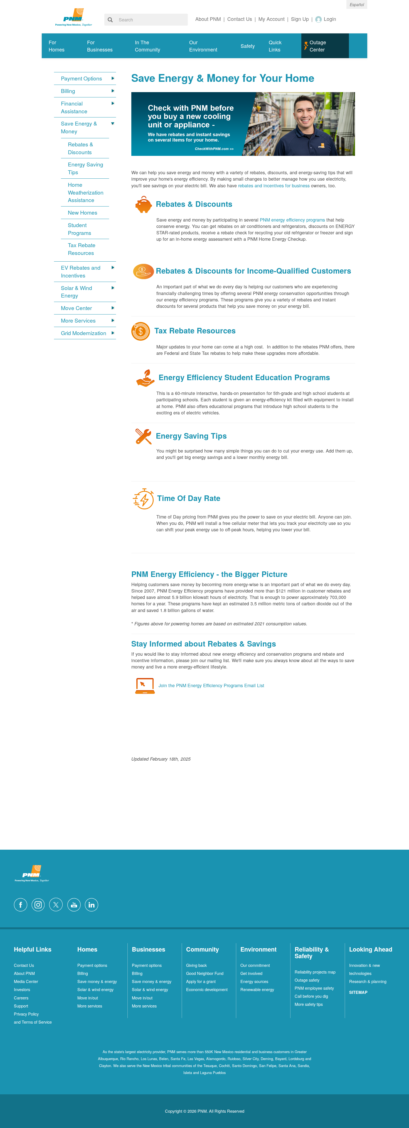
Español (357, 4)
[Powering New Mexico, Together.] (73, 16)
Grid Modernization (83, 333)
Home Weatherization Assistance (86, 192)
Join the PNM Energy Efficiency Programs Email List (211, 685)
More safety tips (309, 1004)
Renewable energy (257, 989)
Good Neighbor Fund (204, 973)
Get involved (251, 973)
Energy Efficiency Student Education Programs (244, 377)
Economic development (207, 989)
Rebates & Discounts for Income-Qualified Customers (253, 270)
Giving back (196, 965)
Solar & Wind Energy (76, 291)
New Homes (82, 212)
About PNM (24, 973)
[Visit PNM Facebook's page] (22, 904)
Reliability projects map (315, 972)
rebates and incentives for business (274, 185)
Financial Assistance (74, 107)
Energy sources (254, 981)
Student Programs (79, 229)
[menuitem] (61, 45)
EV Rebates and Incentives (80, 271)
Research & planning (367, 981)
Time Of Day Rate (188, 498)
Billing (68, 91)
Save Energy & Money (79, 127)
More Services (78, 320)
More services (89, 1006)
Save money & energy (97, 981)
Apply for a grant (201, 981)
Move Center (76, 308)
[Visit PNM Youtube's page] (75, 904)
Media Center (26, 981)
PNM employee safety (314, 988)
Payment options (92, 965)
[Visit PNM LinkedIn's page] (93, 904)
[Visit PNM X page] (57, 904)
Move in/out (87, 998)
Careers (21, 998)
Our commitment (255, 965)
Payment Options (81, 78)
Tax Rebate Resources (81, 249)
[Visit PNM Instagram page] (39, 904)
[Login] (318, 19)
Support (21, 1006)
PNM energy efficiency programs (292, 219)
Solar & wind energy (95, 989)
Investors (22, 989)
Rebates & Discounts (80, 148)
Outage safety (307, 980)
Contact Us (24, 965)
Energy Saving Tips (85, 168)
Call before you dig (311, 996)
